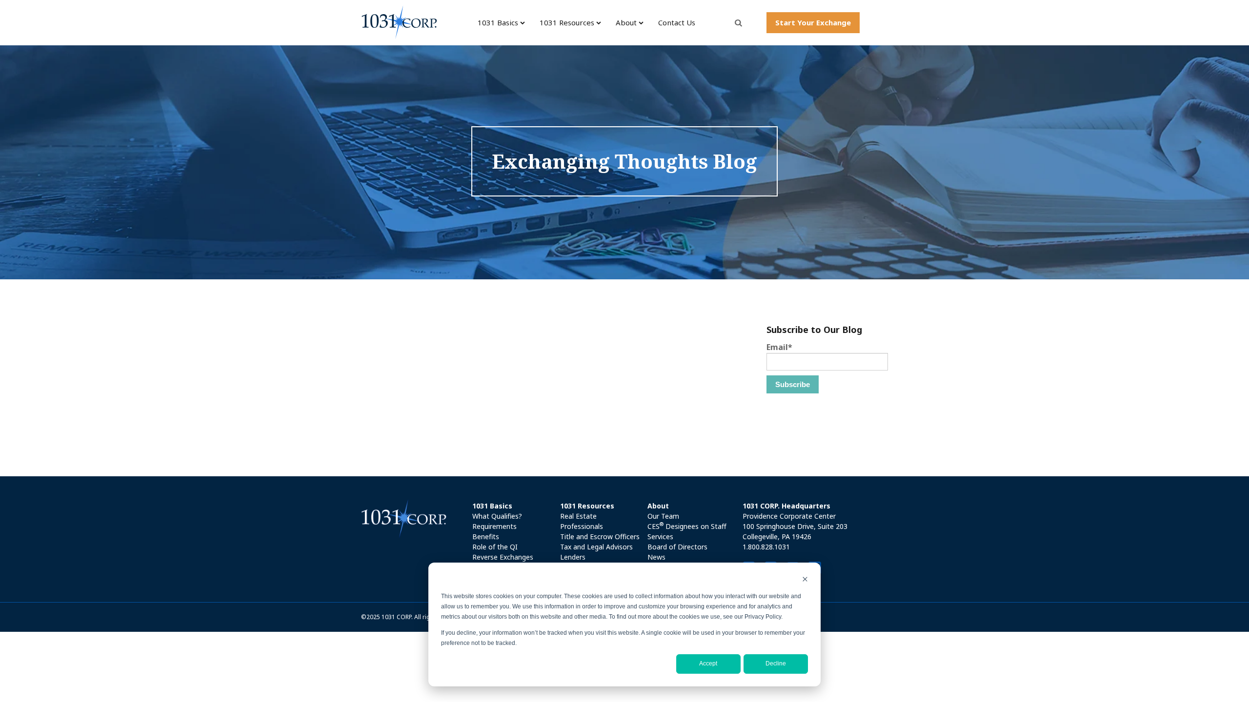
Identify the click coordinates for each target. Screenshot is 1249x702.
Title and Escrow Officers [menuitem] (600, 536)
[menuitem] (512, 506)
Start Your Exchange (813, 22)
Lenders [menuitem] (572, 557)
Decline (776, 663)
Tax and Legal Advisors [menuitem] (596, 546)
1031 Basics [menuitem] (498, 22)
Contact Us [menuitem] (676, 22)
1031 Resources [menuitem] (567, 22)
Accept (708, 663)
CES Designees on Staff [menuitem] (686, 526)
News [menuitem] (656, 557)
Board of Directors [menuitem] (677, 546)
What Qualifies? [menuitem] (497, 516)
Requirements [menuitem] (494, 526)
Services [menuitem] (660, 536)
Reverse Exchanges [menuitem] (502, 557)
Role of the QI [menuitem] (495, 546)
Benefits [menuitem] (485, 536)
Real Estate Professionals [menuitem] (581, 521)
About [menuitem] (626, 22)
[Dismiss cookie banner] (805, 580)
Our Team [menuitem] (663, 516)
